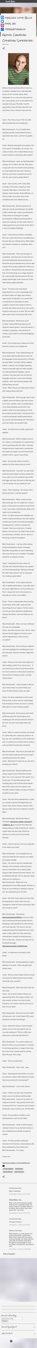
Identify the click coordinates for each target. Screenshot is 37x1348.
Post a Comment (9, 1254)
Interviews (19, 1169)
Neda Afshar (13, 1200)
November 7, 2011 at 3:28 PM (19, 1225)
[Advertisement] (18, 1279)
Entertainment (8, 1169)
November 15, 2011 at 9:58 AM (20, 1249)
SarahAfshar (19, 1172)
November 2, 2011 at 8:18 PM (19, 1213)
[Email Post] (3, 1166)
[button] (3, 48)
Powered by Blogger (19, 1341)
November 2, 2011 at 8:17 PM (19, 1194)
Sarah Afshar (10, 1)
